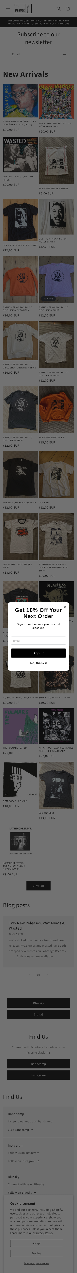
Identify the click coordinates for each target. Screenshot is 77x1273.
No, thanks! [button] (38, 663)
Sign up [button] (38, 653)
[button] (64, 607)
